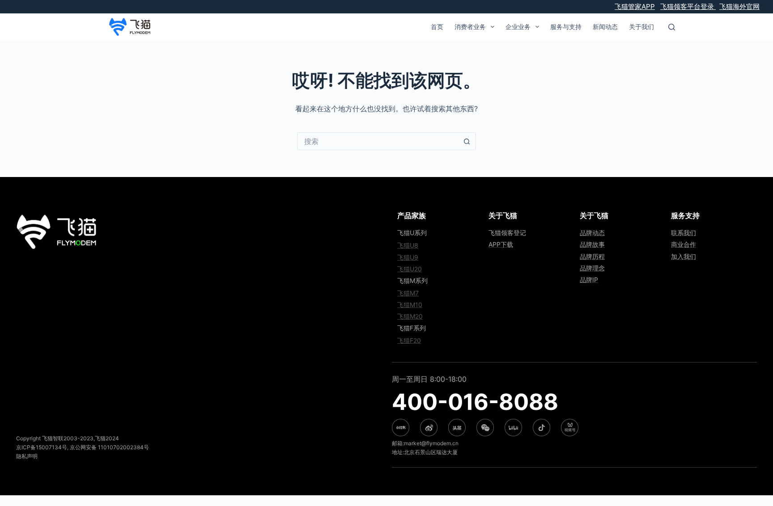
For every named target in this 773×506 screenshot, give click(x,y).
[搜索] (671, 27)
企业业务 (518, 26)
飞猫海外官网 (739, 6)
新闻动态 (605, 26)
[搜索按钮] (467, 141)
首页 (437, 26)
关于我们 (641, 26)
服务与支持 (566, 26)
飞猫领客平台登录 (688, 6)
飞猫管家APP (635, 6)
